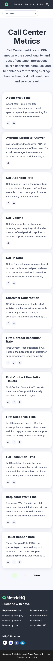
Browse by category (12, 615)
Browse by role (10, 625)
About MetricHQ (38, 625)
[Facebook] (16, 642)
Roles (40, 4)
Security (20, 657)
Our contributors (38, 615)
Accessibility (31, 657)
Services (29, 4)
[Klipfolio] (5, 642)
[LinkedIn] (22, 642)
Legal (48, 654)
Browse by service (11, 620)
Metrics (18, 4)
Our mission (36, 620)
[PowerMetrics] (11, 642)
